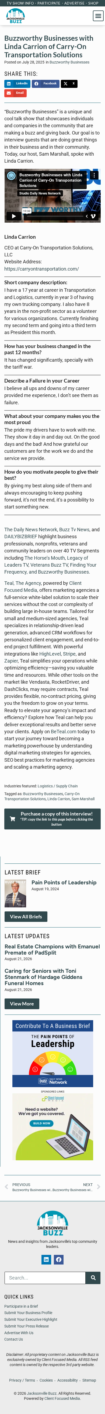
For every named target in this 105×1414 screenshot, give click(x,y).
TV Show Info (20, 3)
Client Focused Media (62, 1398)
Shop (93, 3)
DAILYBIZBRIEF (20, 536)
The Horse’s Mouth (44, 558)
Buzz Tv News (74, 529)
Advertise (74, 3)
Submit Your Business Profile (28, 1313)
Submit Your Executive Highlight (30, 1319)
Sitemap (89, 1380)
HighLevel (50, 654)
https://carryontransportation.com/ (41, 269)
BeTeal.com (63, 731)
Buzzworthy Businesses (69, 62)
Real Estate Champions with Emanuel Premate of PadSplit (52, 949)
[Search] (93, 1278)
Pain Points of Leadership (64, 882)
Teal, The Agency (22, 583)
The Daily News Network (30, 529)
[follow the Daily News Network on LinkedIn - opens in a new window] (46, 1260)
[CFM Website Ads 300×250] (52, 1158)
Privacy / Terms (22, 1380)
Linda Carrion (58, 799)
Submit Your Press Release (26, 1326)
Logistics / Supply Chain (58, 786)
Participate (49, 3)
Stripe (69, 654)
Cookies (46, 1380)
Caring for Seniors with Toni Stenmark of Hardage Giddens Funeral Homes (43, 976)
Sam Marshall (83, 799)
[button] (98, 15)
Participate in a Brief (21, 1306)
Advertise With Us (18, 1333)
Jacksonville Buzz (42, 1393)
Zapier (11, 661)
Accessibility (67, 1380)
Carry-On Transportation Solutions (42, 796)
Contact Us (13, 1339)
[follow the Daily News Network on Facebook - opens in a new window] (59, 1260)
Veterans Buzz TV (49, 565)
